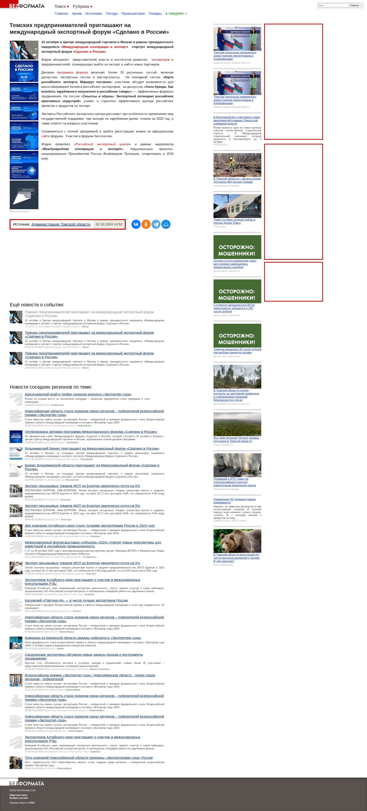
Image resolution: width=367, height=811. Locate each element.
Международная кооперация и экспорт (94, 47)
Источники (93, 13)
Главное (61, 13)
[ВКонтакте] (136, 224)
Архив (77, 13)
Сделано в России (89, 51)
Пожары (155, 13)
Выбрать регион (19, 798)
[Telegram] (156, 224)
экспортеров (160, 59)
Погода (112, 13)
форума (82, 72)
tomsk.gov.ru (22, 211)
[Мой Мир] (166, 224)
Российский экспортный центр (102, 144)
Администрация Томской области (61, 224)
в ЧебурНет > (176, 13)
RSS (32, 802)
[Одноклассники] (146, 224)
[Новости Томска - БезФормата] (23, 5)
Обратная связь (19, 795)
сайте (45, 136)
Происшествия (133, 13)
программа (65, 72)
